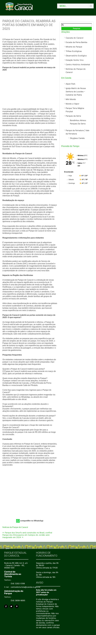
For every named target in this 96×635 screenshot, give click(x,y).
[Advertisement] (29, 89)
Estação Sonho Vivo (75, 60)
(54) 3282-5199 (18, 583)
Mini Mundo (71, 99)
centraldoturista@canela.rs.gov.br (25, 587)
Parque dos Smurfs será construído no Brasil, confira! (27, 532)
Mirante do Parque (74, 47)
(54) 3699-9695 (18, 600)
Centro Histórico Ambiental (78, 64)
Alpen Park (70, 84)
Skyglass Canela (77, 138)
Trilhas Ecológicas (74, 51)
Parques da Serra (73, 116)
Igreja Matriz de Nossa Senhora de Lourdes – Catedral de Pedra (76, 91)
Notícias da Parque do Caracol (15, 527)
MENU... (63, 6)
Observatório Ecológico (76, 55)
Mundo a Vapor (72, 104)
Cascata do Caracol (74, 38)
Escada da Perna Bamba (76, 42)
